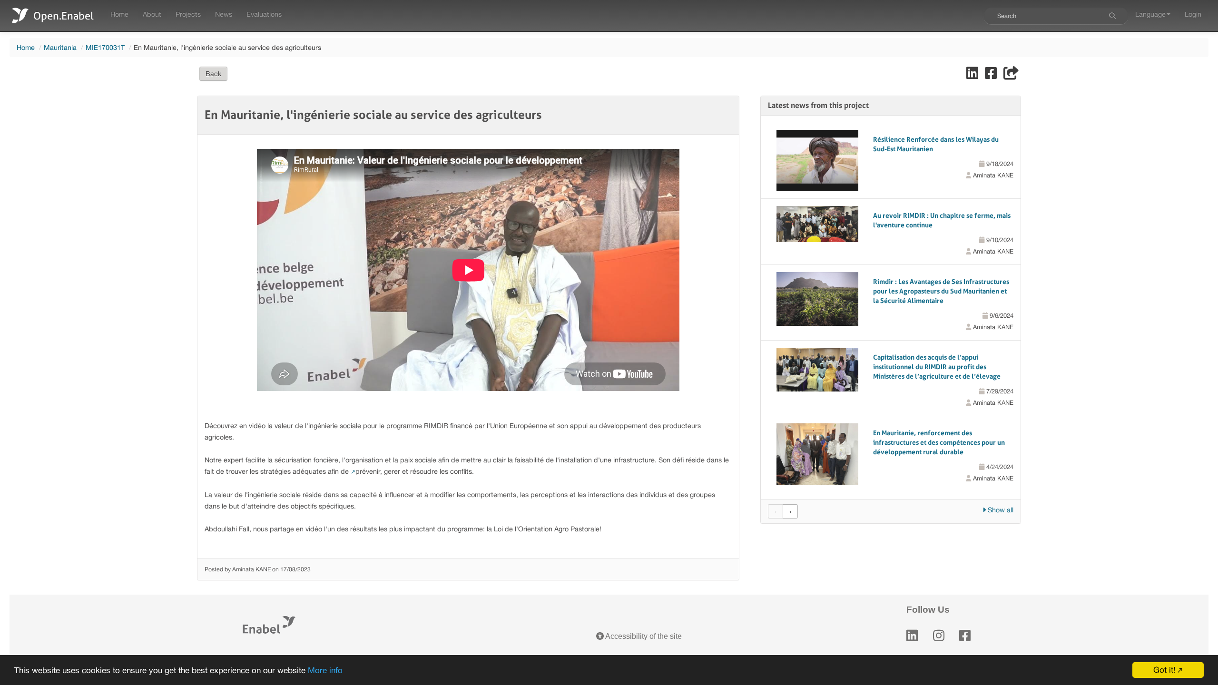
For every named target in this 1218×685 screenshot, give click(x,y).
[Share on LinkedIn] (973, 75)
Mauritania (60, 47)
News (223, 14)
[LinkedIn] (912, 635)
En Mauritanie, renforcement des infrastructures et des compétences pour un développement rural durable (939, 442)
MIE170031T (105, 47)
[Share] (1011, 75)
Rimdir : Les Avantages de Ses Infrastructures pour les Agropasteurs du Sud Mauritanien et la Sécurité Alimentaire (941, 291)
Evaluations (264, 14)
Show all (999, 510)
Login (1193, 14)
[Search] (1112, 15)
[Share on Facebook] (991, 75)
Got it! (1164, 670)
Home (119, 14)
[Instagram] (938, 635)
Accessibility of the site (643, 636)
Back (213, 74)
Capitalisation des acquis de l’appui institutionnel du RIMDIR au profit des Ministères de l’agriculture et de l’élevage (937, 366)
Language (1150, 14)
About (152, 14)
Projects (188, 14)
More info (325, 670)
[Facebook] (965, 635)
